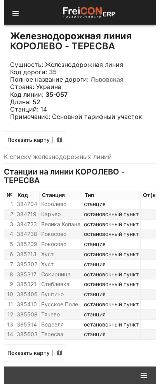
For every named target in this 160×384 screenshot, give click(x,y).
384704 (27, 204)
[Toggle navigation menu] (15, 12)
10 (10, 294)
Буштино (52, 294)
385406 (27, 294)
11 (10, 304)
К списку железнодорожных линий (58, 157)
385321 (27, 284)
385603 (27, 334)
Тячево (50, 314)
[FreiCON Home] (88, 12)
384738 (27, 233)
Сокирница (56, 274)
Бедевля (52, 324)
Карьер (51, 214)
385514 (27, 324)
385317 (27, 274)
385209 (27, 244)
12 (10, 314)
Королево (53, 204)
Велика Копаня (60, 224)
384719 (27, 214)
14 (10, 334)
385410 (27, 304)
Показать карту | (30, 139)
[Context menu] (143, 374)
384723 (27, 224)
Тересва (52, 334)
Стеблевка (55, 284)
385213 (27, 254)
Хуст (47, 254)
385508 (27, 314)
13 (10, 324)
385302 (27, 264)
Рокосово (53, 233)
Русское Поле (59, 304)
